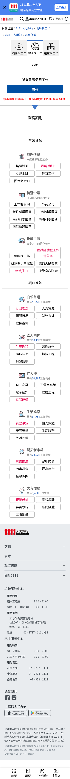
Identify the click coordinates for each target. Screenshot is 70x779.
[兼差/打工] (22, 271)
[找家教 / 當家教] (22, 263)
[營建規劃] (22, 361)
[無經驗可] (22, 166)
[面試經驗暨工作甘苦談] (48, 253)
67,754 (36, 416)
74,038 (36, 454)
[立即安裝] (61, 7)
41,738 (36, 301)
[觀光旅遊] (48, 423)
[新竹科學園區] (22, 212)
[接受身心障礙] (48, 271)
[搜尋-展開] (21, 19)
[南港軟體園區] (22, 226)
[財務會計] (48, 315)
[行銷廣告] (48, 469)
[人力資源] (48, 308)
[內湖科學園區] (48, 219)
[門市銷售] (22, 469)
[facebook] (7, 699)
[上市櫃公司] (22, 204)
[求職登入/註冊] (35, 19)
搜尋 (35, 89)
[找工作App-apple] (15, 713)
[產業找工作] (51, 48)
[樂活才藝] (22, 438)
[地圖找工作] (22, 256)
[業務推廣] (22, 461)
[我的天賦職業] (48, 263)
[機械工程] (48, 354)
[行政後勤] (22, 308)
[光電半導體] (48, 385)
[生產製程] (22, 346)
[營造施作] (48, 346)
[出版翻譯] (22, 514)
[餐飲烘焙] (22, 423)
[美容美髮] (22, 430)
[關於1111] (35, 575)
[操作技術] (22, 354)
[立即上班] (22, 173)
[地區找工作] (41, 28)
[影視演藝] (48, 499)
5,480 (35, 493)
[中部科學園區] (48, 212)
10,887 (36, 378)
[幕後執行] (22, 507)
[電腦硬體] (22, 399)
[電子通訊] (22, 392)
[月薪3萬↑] (48, 166)
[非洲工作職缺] (12, 34)
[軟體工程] (48, 392)
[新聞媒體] (48, 507)
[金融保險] (22, 476)
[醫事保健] (29, 34)
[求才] (35, 556)
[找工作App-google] (39, 713)
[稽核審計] (22, 323)
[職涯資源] (35, 566)
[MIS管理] (22, 385)
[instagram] (14, 699)
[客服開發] (48, 461)
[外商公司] (48, 204)
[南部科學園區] (22, 219)
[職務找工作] (19, 48)
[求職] (35, 546)
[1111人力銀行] (8, 19)
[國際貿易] (22, 315)
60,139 (36, 340)
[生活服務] (48, 430)
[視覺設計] (22, 499)
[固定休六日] (22, 181)
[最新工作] (48, 173)
